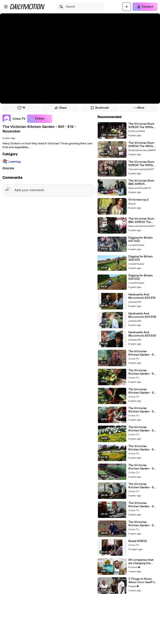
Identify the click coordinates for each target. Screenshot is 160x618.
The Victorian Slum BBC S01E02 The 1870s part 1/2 (141, 220)
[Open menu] (5, 7)
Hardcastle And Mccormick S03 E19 (141, 296)
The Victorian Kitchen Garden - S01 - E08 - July (142, 429)
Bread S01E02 (137, 541)
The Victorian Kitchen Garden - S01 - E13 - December (142, 391)
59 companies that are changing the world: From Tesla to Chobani (142, 561)
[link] (13, 118)
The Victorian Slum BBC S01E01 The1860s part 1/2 (141, 182)
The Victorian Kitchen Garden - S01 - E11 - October (142, 372)
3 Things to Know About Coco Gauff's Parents (141, 580)
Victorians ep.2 (138, 199)
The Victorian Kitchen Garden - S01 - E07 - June (142, 467)
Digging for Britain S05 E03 (140, 258)
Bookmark (102, 108)
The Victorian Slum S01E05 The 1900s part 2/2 (141, 125)
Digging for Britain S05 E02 (140, 277)
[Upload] (126, 7)
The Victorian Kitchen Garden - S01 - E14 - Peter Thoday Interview (142, 353)
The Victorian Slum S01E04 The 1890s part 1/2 (141, 144)
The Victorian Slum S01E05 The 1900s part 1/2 (141, 163)
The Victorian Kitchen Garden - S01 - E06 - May (142, 485)
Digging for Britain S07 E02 (140, 239)
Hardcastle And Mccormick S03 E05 (142, 334)
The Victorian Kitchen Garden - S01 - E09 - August (142, 448)
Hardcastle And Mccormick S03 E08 (142, 315)
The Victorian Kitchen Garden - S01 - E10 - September (142, 410)
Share (63, 108)
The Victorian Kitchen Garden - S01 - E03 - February (142, 523)
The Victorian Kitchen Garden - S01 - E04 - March (142, 504)
